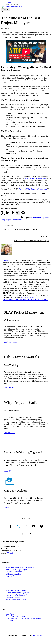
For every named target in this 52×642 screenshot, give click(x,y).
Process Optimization (14, 572)
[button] (2, 640)
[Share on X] (3, 214)
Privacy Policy (38, 635)
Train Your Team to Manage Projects (20, 567)
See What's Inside (10, 342)
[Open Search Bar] (3, 12)
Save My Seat (9, 387)
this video (20, 170)
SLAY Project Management (35, 178)
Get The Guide (9, 433)
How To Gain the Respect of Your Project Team (21, 229)
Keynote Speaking (13, 576)
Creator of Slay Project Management (33, 189)
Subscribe (7, 508)
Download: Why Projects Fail (17, 595)
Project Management (13, 220)
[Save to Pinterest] (18, 213)
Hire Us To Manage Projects (17, 569)
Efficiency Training (13, 574)
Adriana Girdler (7, 28)
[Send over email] (23, 214)
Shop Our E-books (13, 597)
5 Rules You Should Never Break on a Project (31, 241)
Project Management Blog (16, 599)
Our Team (10, 614)
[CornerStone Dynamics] (12, 7)
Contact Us (8, 471)
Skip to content (6, 2)
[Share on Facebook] (13, 214)
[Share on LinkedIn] (8, 214)
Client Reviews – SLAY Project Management (23, 618)
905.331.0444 (12, 553)
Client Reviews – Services (16, 616)
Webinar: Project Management (17, 593)
